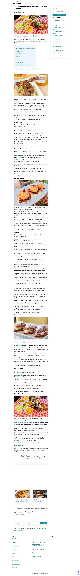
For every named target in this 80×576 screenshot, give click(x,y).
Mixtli (17, 57)
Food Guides (15, 542)
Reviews (14, 549)
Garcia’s (18, 56)
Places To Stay (15, 546)
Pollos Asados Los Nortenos (22, 64)
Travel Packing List (36, 538)
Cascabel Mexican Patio (22, 53)
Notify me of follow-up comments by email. (25, 511)
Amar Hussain (18, 10)
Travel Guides (15, 560)
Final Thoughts (18, 65)
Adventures (15, 538)
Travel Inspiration (16, 564)
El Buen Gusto (19, 51)
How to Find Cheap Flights (38, 549)
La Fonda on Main (20, 54)
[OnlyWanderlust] (17, 2)
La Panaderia (19, 61)
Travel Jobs (35, 552)
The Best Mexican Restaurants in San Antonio (25, 48)
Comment (43, 523)
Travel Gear (15, 556)
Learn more (35, 36)
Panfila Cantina (19, 62)
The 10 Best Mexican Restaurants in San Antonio (57, 52)
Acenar (18, 50)
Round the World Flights (38, 545)
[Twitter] (15, 463)
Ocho (17, 59)
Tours (13, 553)
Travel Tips (14, 567)
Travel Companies (36, 556)
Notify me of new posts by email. (23, 512)
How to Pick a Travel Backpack (39, 542)
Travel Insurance (36, 544)
